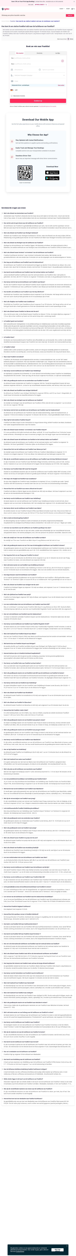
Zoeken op (38, 101)
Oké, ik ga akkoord (57, 1250)
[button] (12, 90)
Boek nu (70, 15)
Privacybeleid (41, 106)
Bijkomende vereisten (19, 96)
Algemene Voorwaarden (50, 106)
